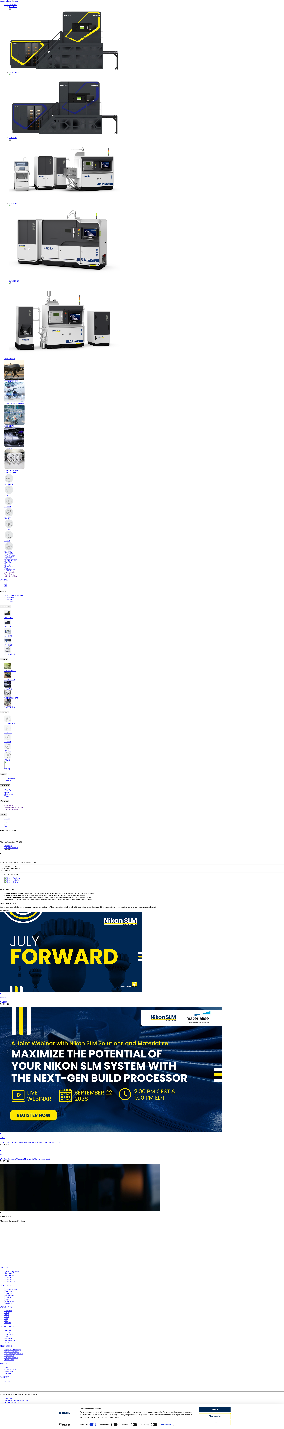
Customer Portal (5, 1)
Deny (215, 1422)
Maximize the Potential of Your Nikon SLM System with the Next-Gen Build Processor (30, 1142)
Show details (166, 1425)
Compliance (8, 1338)
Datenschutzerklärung (12, 1402)
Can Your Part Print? (11, 1352)
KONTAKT (4, 580)
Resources (4, 801)
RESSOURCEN (10, 570)
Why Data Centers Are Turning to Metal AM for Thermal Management (25, 1159)
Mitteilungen (8, 1334)
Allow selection (215, 1416)
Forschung (8, 1303)
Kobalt (6, 1317)
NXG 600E (8, 1274)
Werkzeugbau (9, 1301)
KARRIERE (9, 599)
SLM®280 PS (9, 1280)
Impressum (8, 1398)
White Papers (9, 1356)
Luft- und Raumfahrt (11, 1289)
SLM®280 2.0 (9, 1282)
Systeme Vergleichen (11, 1272)
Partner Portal (9, 1371)
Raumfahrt (8, 1293)
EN (5, 584)
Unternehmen (5, 785)
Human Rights (9, 1340)
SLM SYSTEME (10, 5)
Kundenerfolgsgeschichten (13, 1354)
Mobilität (7, 1297)
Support (7, 1367)
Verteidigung (8, 1291)
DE (5, 586)
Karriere (7, 1332)
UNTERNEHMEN (11, 560)
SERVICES (8, 554)
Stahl (6, 1321)
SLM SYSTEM (5, 606)
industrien (4, 659)
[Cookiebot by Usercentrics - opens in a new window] (65, 1424)
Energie (7, 1299)
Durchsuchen (9, 1360)
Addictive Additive (11, 848)
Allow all (215, 1409)
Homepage (8, 846)
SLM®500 (8, 1278)
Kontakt (3, 814)
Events (6, 1336)
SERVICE (3, 1363)
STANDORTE (9, 597)
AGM (6, 1342)
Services (4, 774)
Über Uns (7, 1330)
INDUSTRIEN (9, 359)
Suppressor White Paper (12, 1350)
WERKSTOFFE (10, 473)
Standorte (7, 1373)
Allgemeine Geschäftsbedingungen (16, 1400)
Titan (6, 1319)
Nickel (6, 1315)
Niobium (7, 1323)
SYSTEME (4, 1268)
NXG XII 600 (9, 1276)
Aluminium (8, 1311)
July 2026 (3, 1002)
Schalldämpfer (9, 1295)
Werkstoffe (4, 712)
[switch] (114, 1424)
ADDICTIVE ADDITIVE (13, 595)
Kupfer (6, 1313)
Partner (15, 1)
